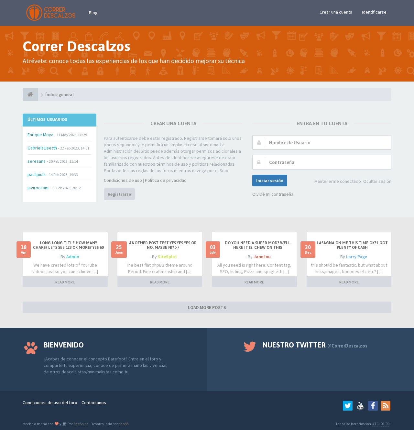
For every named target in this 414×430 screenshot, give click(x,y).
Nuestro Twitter (315, 345)
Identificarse (374, 12)
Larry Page (356, 256)
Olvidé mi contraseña (272, 194)
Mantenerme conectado (337, 181)
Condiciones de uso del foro (50, 402)
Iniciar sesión (269, 180)
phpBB (123, 423)
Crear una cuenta (336, 12)
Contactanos (94, 402)
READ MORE (65, 282)
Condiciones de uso (123, 180)
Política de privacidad (166, 180)
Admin (72, 256)
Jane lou (262, 256)
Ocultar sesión (377, 181)
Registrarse (119, 194)
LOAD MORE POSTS (207, 307)
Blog (93, 13)
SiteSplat (167, 256)
